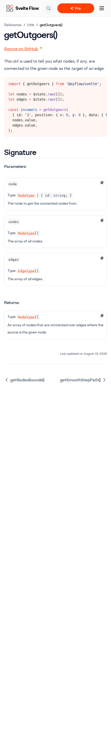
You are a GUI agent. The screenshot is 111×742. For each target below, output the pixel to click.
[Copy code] (99, 82)
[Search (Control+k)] (48, 8)
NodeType (26, 195)
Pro (78, 8)
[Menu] (102, 8)
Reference (12, 25)
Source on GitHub (21, 48)
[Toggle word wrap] (90, 82)
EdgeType (26, 271)
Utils (30, 25)
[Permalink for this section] (40, 152)
